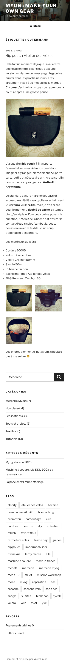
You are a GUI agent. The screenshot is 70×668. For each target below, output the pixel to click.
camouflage (33, 519)
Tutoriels (12, 439)
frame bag (41, 540)
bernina (53, 505)
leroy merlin (33, 554)
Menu (37, 25)
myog (23, 582)
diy (40, 526)
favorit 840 (28, 533)
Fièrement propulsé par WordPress (26, 659)
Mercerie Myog (16, 401)
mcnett (12, 568)
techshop (42, 596)
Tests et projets (16, 423)
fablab (12, 533)
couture (28, 526)
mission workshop (49, 575)
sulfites (26, 596)
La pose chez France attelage (25, 482)
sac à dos (51, 589)
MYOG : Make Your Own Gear (31, 8)
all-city (12, 505)
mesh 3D (14, 575)
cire (48, 519)
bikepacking (46, 512)
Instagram (42, 351)
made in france (45, 561)
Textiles (11, 431)
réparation (39, 582)
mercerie (28, 568)
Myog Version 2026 (19, 462)
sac (53, 582)
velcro (12, 603)
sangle (12, 596)
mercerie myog (49, 568)
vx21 (34, 603)
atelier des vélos (32, 505)
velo (23, 603)
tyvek (57, 596)
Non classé (13, 408)
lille (48, 554)
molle (11, 582)
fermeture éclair (18, 540)
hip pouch (14, 547)
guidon (57, 540)
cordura (13, 526)
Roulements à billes (18, 625)
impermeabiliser (36, 547)
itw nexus (14, 554)
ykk (44, 603)
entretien (53, 526)
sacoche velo (32, 589)
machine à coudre (19, 561)
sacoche (13, 589)
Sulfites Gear (14, 633)
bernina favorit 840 (20, 512)
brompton (14, 519)
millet (28, 575)
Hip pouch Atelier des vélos (28, 55)
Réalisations (14, 416)
